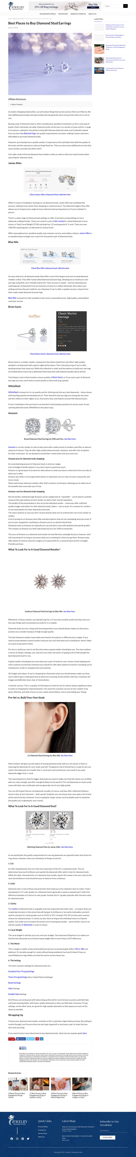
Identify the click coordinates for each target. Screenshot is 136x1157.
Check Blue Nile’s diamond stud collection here (50, 268)
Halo (10, 988)
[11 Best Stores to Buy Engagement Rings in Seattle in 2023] (39, 1079)
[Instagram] (17, 1138)
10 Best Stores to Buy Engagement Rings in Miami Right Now (59, 1095)
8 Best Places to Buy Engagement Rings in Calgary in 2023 (80, 1095)
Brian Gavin (14, 306)
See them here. (70, 439)
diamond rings (29, 133)
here (85, 1033)
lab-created (59, 221)
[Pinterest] (22, 1138)
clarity (15, 909)
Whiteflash (13, 392)
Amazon (11, 447)
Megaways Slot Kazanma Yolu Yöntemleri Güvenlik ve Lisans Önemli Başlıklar (115, 27)
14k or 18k (79, 949)
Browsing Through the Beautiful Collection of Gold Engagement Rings (115, 47)
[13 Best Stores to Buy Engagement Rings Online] (18, 1079)
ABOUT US (92, 14)
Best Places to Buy (18, 18)
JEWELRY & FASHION (78, 14)
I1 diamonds (27, 925)
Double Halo (13, 994)
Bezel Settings (14, 983)
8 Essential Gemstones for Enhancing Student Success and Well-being (115, 60)
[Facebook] (11, 1138)
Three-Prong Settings (17, 977)
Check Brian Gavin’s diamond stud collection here (50, 354)
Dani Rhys (22, 1047)
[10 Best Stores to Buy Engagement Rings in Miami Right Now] (61, 1079)
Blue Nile (13, 241)
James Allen (15, 163)
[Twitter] (28, 1138)
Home (10, 18)
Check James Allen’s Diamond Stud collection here (50, 194)
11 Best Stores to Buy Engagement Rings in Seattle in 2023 (38, 1095)
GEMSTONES (63, 14)
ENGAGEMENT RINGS (48, 14)
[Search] (125, 6)
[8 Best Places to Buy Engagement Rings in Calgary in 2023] (82, 1079)
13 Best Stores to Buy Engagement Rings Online (16, 1095)
